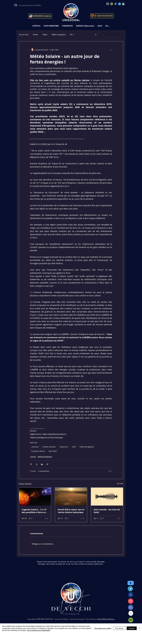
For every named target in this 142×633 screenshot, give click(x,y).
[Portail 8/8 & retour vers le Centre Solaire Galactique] (71, 497)
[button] (123, 3)
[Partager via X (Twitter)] (36, 464)
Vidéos (44, 35)
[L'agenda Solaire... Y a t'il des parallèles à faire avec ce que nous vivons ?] (35, 497)
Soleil (74, 447)
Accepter (132, 628)
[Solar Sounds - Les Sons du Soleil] (107, 497)
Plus (71, 35)
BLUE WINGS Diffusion (106, 619)
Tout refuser (119, 628)
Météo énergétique (59, 35)
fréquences (64, 447)
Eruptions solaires (38, 451)
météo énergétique (87, 447)
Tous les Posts (23, 35)
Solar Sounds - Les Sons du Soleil (107, 511)
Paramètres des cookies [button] (102, 628)
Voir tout (120, 483)
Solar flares (53, 451)
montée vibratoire (49, 447)
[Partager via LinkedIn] (42, 464)
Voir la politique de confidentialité (38, 630)
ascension (35, 447)
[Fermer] (139, 628)
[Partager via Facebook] (31, 464)
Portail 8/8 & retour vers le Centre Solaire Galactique (71, 511)
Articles (35, 35)
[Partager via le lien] (47, 464)
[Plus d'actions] (110, 49)
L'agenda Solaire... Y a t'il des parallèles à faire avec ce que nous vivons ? (35, 511)
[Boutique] (130, 613)
